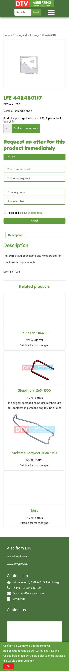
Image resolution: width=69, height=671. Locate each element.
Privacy (53, 650)
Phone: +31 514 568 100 (26, 587)
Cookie (7, 655)
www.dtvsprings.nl (17, 556)
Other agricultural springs (26, 35)
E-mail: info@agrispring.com (27, 593)
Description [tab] (15, 235)
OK (9, 666)
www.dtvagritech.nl (17, 564)
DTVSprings (18, 598)
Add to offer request (26, 128)
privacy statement (32, 212)
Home (7, 35)
